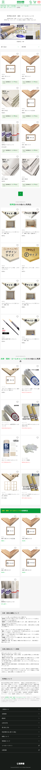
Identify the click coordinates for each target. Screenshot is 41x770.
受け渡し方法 (5, 727)
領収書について (6, 741)
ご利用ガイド (5, 709)
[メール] (39, 2)
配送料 (3, 718)
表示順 (24, 47)
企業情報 (4, 750)
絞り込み (4, 47)
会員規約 (4, 713)
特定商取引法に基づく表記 (9, 732)
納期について (5, 736)
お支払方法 (5, 723)
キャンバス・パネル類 (9, 698)
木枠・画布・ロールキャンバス (13, 359)
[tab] (10, 47)
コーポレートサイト (7, 745)
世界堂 (12, 204)
